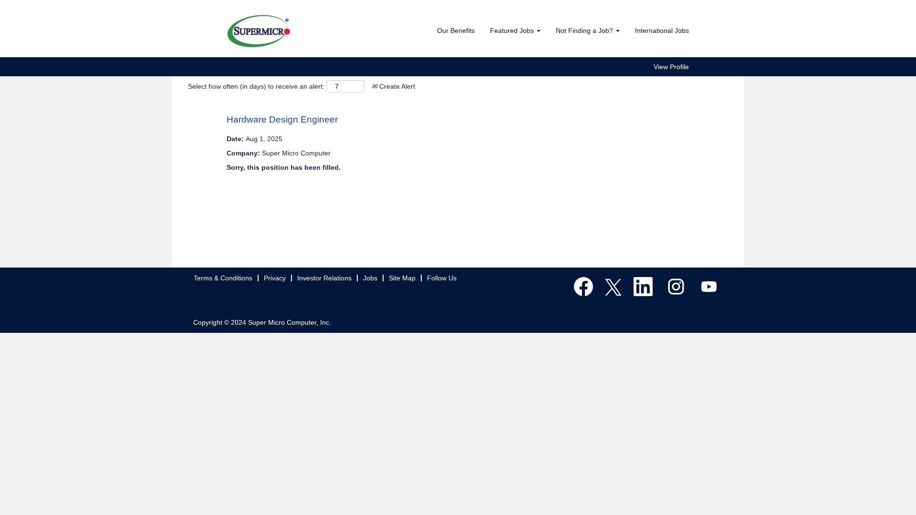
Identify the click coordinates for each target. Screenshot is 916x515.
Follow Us (442, 278)
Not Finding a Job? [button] (585, 30)
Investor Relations (324, 278)
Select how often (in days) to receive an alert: (256, 86)
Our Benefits (456, 30)
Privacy (275, 278)
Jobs (370, 278)
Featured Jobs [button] (513, 30)
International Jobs (662, 30)
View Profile (671, 67)
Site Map (402, 278)
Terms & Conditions (223, 278)
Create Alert (396, 86)
